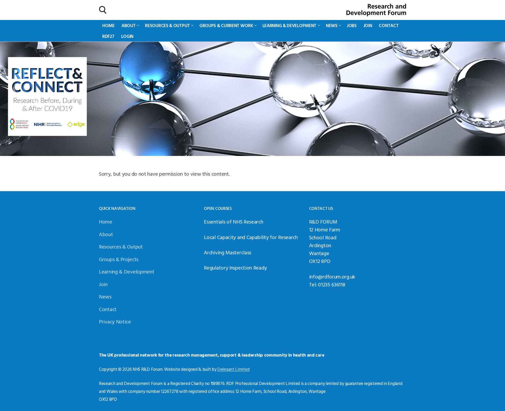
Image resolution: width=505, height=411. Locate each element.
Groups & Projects (118, 259)
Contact (108, 309)
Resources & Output (121, 246)
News (105, 296)
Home (105, 221)
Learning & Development (126, 271)
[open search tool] (103, 10)
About (106, 234)
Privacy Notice (115, 321)
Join (103, 284)
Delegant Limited (233, 369)
